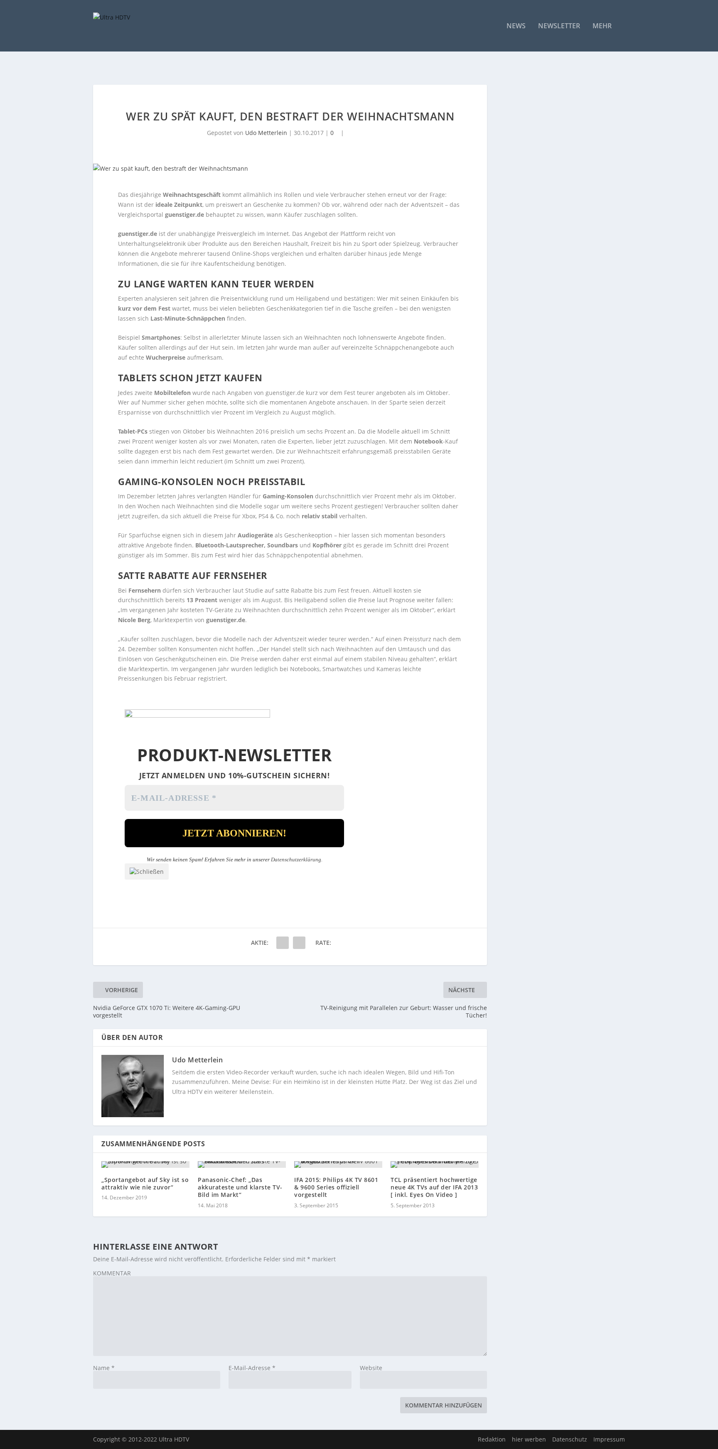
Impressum (609, 1439)
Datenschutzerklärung (296, 859)
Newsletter (559, 26)
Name (104, 1368)
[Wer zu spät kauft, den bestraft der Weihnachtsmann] (290, 169)
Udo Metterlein (266, 133)
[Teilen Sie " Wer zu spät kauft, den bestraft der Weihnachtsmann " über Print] (299, 942)
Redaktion (492, 1439)
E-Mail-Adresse (252, 1368)
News (516, 26)
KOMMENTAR (112, 1273)
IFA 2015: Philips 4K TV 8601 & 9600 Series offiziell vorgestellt (336, 1187)
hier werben (529, 1439)
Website (371, 1368)
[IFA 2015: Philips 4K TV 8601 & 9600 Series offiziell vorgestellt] (338, 1164)
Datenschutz (569, 1439)
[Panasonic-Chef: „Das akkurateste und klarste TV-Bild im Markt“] (242, 1164)
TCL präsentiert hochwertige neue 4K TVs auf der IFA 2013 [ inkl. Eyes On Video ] (434, 1187)
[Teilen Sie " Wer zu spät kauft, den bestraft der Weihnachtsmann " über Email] (282, 942)
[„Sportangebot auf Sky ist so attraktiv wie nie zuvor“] (145, 1164)
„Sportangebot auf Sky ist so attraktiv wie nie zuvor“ (145, 1183)
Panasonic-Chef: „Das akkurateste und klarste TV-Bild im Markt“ (240, 1187)
